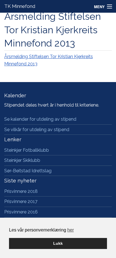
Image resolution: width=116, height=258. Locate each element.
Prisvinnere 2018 (21, 191)
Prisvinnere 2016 (21, 212)
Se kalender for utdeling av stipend (40, 119)
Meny (99, 6)
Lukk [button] (58, 243)
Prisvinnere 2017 (20, 201)
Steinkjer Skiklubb (22, 160)
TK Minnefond (19, 6)
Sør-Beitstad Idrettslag (28, 170)
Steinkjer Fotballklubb (26, 150)
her (70, 230)
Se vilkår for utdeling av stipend (36, 129)
